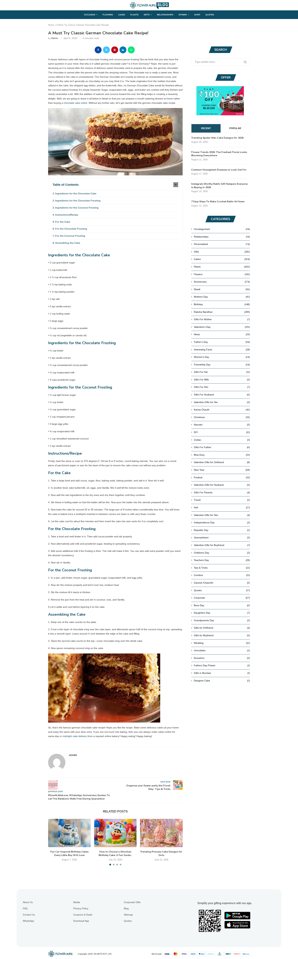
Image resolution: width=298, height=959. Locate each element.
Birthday (222, 304)
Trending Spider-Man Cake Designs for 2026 (217, 137)
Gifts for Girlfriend (222, 627)
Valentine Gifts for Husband (222, 484)
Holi (222, 507)
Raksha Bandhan (222, 311)
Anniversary (222, 281)
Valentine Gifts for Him (222, 515)
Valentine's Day (222, 326)
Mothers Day (222, 296)
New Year (222, 469)
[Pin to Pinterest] (114, 49)
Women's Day (222, 357)
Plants (134, 14)
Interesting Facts (222, 349)
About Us (28, 902)
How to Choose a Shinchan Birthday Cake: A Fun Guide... (115, 853)
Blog (126, 908)
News (222, 334)
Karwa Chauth (222, 409)
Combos (222, 575)
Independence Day (222, 522)
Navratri (222, 424)
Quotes (209, 14)
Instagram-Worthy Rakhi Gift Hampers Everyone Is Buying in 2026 (219, 185)
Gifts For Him (222, 387)
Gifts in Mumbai (222, 673)
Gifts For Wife (222, 379)
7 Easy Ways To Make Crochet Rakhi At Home (217, 201)
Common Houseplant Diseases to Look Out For (218, 169)
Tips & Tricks (222, 567)
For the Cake (62, 221)
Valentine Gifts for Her (222, 402)
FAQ (25, 908)
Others (182, 14)
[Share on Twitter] (106, 49)
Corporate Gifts (132, 902)
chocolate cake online (75, 102)
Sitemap (128, 914)
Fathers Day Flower (222, 665)
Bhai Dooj (222, 454)
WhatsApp (28, 920)
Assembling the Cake (67, 242)
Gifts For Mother (222, 319)
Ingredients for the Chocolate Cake (75, 193)
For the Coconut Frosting (70, 235)
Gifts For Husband (222, 394)
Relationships (165, 14)
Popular (235, 128)
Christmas (222, 417)
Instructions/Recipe (66, 214)
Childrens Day (222, 552)
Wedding (222, 643)
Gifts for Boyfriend (222, 635)
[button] (53, 842)
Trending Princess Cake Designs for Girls (161, 853)
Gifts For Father (222, 447)
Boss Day (222, 605)
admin (54, 38)
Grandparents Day (222, 620)
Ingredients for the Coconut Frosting (77, 207)
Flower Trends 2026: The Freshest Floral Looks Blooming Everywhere (219, 154)
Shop (197, 14)
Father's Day (222, 341)
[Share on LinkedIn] (123, 49)
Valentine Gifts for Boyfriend (222, 545)
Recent (206, 128)
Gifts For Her (222, 372)
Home (51, 25)
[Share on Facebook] (98, 49)
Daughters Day (222, 612)
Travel (222, 499)
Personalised (222, 244)
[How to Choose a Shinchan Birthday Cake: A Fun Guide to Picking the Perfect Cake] (115, 833)
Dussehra (222, 658)
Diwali (222, 289)
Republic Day (222, 530)
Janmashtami (222, 537)
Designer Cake (222, 680)
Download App (81, 920)
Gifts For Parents (222, 492)
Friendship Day (222, 364)
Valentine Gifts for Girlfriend (222, 462)
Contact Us (29, 914)
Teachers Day (222, 560)
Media (76, 902)
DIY (222, 432)
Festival (222, 477)
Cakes (121, 14)
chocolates (222, 650)
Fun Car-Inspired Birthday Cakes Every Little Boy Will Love (69, 853)
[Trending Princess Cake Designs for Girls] (161, 833)
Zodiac (222, 439)
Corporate (222, 597)
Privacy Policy (80, 908)
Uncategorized (222, 229)
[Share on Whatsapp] (131, 49)
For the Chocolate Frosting (71, 228)
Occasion (89, 14)
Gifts (147, 14)
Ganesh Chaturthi (222, 582)
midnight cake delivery (75, 736)
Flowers (108, 14)
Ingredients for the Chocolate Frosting (78, 200)
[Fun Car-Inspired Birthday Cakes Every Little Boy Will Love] (69, 833)
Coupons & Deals (82, 914)
